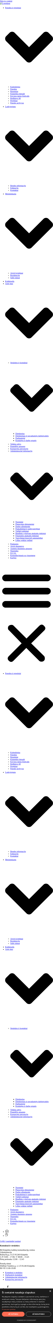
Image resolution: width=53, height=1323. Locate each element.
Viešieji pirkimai (22, 531)
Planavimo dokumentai (24, 524)
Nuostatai (19, 522)
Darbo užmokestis (22, 526)
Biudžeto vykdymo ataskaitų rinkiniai (30, 533)
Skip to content (6, 1)
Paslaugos (14, 544)
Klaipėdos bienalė (17, 94)
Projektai (13, 101)
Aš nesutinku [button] (38, 1314)
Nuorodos (14, 551)
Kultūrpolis (9, 281)
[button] (26, 617)
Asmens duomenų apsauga (21, 548)
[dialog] (26, 1306)
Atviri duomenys (17, 546)
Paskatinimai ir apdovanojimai (27, 529)
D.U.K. (13, 553)
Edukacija (14, 188)
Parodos (13, 89)
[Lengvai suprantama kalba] (7, 1232)
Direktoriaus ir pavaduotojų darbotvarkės (32, 436)
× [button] (50, 1291)
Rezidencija (15, 275)
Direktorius (20, 433)
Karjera (13, 558)
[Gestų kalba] (6, 1236)
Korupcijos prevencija (19, 449)
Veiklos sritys (15, 444)
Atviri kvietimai (16, 273)
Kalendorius (15, 87)
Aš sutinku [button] (13, 1314)
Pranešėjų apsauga (17, 446)
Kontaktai (14, 190)
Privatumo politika (8, 1309)
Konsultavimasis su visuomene (22, 555)
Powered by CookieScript (26, 1320)
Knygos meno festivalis (19, 96)
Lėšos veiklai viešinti (23, 540)
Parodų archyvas (17, 103)
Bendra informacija (18, 186)
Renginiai (14, 91)
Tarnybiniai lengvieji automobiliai (29, 538)
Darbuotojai (20, 438)
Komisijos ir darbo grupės (25, 440)
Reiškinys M (15, 98)
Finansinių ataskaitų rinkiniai (27, 536)
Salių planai (15, 278)
